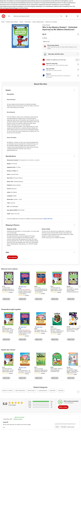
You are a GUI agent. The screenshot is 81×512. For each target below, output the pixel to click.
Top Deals (36, 6)
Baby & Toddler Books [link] (20, 390)
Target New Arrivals (5, 1)
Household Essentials (15, 2)
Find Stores (25, 8)
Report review (70, 427)
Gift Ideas (46, 4)
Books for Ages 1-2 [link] (32, 390)
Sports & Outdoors (41, 2)
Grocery (6, 2)
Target (2, 21)
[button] (46, 31)
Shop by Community (60, 4)
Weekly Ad (52, 6)
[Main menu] (9, 16)
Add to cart (46, 41)
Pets (47, 2)
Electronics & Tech (9, 4)
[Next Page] (79, 286)
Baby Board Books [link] (43, 390)
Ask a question (12, 257)
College (22, 1)
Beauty (26, 2)
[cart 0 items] (77, 16)
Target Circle (18, 8)
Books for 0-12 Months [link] (7, 390)
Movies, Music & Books (28, 4)
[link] (46, 31)
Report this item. (48, 218)
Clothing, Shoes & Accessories (38, 1)
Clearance (10, 6)
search (61, 16)
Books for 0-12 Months (51, 21)
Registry (7, 8)
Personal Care (32, 2)
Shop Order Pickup (60, 6)
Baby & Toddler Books (38, 21)
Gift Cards (52, 4)
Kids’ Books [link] (60, 390)
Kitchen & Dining (60, 1)
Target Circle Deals (44, 6)
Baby (22, 2)
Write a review (63, 407)
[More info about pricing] (78, 34)
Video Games (18, 4)
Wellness (55, 2)
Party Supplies (39, 4)
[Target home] (3, 16)
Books (21, 21)
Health (51, 2)
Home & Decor (51, 1)
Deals (5, 6)
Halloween (27, 1)
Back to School (15, 1)
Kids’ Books (28, 21)
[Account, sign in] (70, 16)
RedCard (11, 8)
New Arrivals (16, 6)
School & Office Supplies (65, 2)
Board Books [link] (52, 390)
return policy (49, 237)
